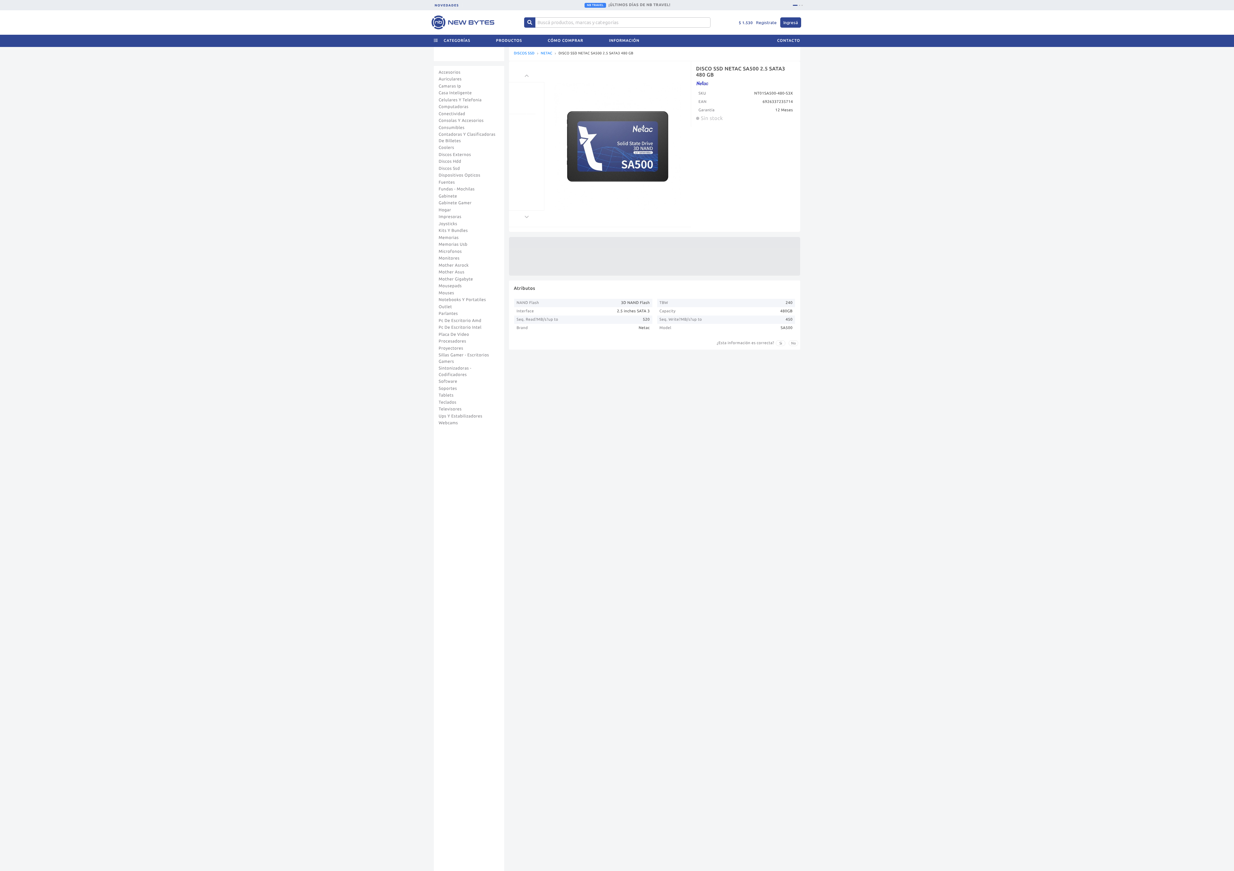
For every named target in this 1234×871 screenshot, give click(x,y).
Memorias (449, 237)
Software (448, 381)
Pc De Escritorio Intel (460, 327)
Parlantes (448, 313)
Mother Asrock (454, 265)
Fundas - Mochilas (457, 189)
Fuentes (447, 182)
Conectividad (452, 114)
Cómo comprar (565, 41)
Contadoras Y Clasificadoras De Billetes (467, 137)
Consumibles (452, 127)
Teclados (447, 402)
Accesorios (450, 72)
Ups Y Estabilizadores (460, 416)
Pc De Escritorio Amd (460, 320)
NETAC (546, 53)
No (793, 343)
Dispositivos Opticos (459, 175)
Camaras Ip (450, 86)
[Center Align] (529, 22)
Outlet (445, 307)
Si (780, 343)
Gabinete (448, 196)
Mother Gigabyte (456, 279)
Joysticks (448, 224)
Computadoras (454, 107)
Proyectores (451, 348)
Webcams (448, 423)
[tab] (795, 5)
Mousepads (450, 286)
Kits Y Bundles (453, 230)
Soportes (448, 388)
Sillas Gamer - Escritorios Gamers (464, 358)
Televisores (450, 409)
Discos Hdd (450, 161)
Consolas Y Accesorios (461, 120)
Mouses (446, 293)
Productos (509, 41)
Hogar (445, 210)
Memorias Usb (453, 244)
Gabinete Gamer (455, 203)
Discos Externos (455, 154)
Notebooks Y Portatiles (462, 300)
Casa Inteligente (455, 93)
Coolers (446, 147)
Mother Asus (451, 272)
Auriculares (450, 79)
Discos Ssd (449, 168)
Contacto (788, 41)
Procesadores (452, 341)
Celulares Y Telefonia (460, 100)
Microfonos (450, 251)
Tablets (446, 395)
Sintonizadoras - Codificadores (455, 371)
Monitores (449, 258)
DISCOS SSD (524, 53)
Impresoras (450, 217)
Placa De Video (454, 334)
